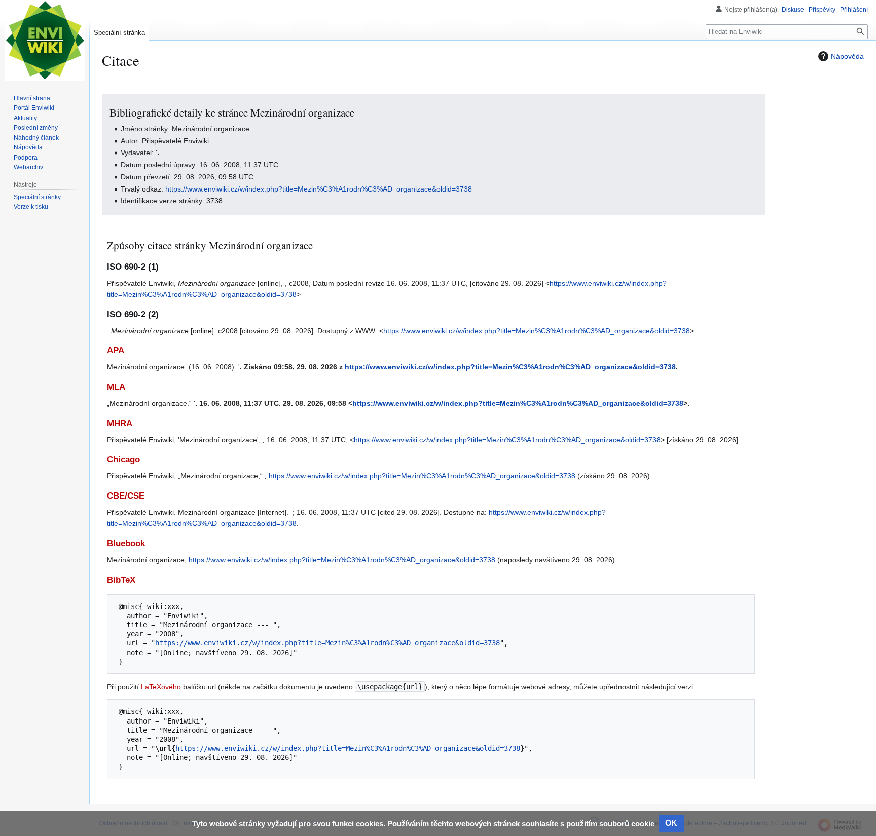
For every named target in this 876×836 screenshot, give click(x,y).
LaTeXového (161, 686)
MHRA (119, 423)
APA (115, 350)
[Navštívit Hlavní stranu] (44, 40)
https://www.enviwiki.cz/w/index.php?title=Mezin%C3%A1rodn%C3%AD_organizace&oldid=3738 (318, 189)
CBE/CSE (125, 496)
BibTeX (121, 580)
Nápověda (847, 56)
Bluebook (126, 543)
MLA (116, 387)
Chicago (123, 459)
